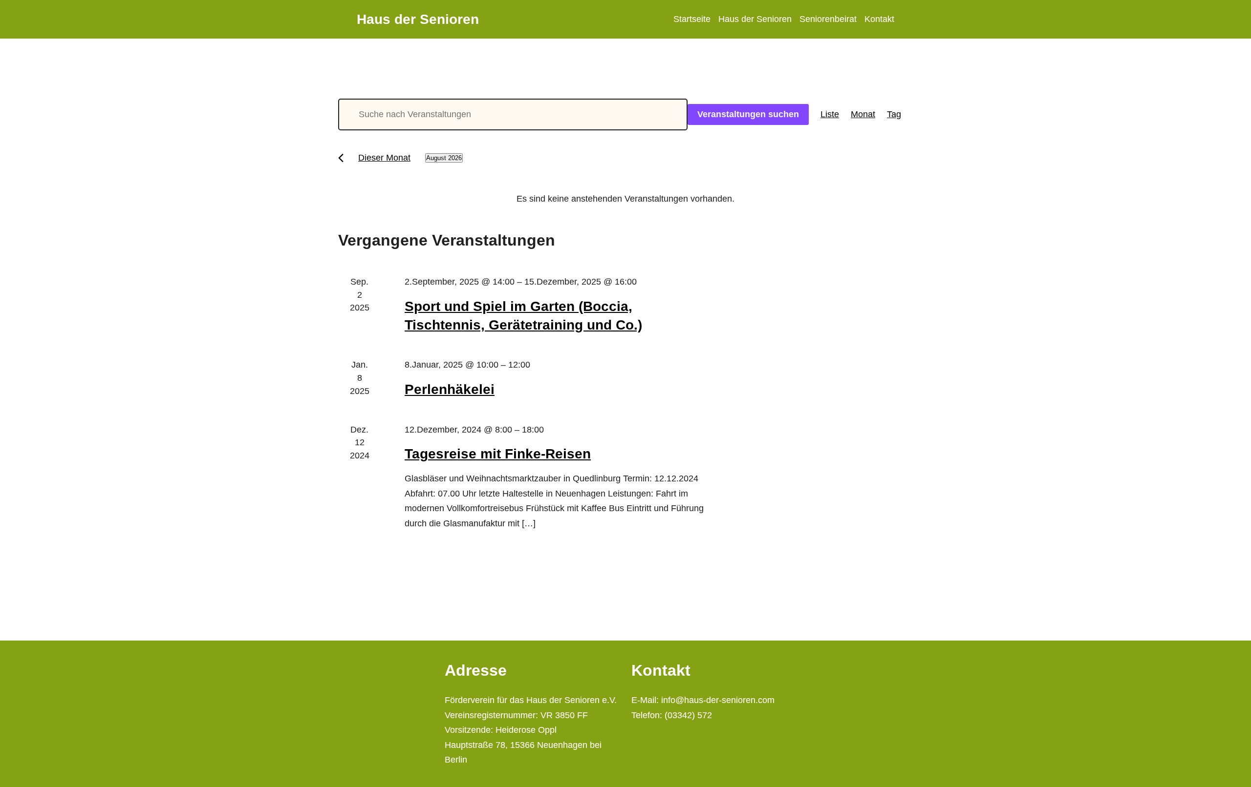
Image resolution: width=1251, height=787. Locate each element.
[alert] (625, 199)
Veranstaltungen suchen (748, 114)
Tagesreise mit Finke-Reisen (498, 453)
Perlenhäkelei (450, 389)
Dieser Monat (384, 158)
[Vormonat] (341, 158)
